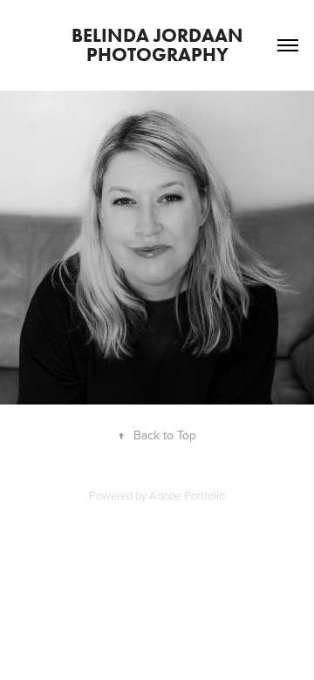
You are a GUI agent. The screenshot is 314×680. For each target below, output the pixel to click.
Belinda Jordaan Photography (160, 45)
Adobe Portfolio (187, 495)
